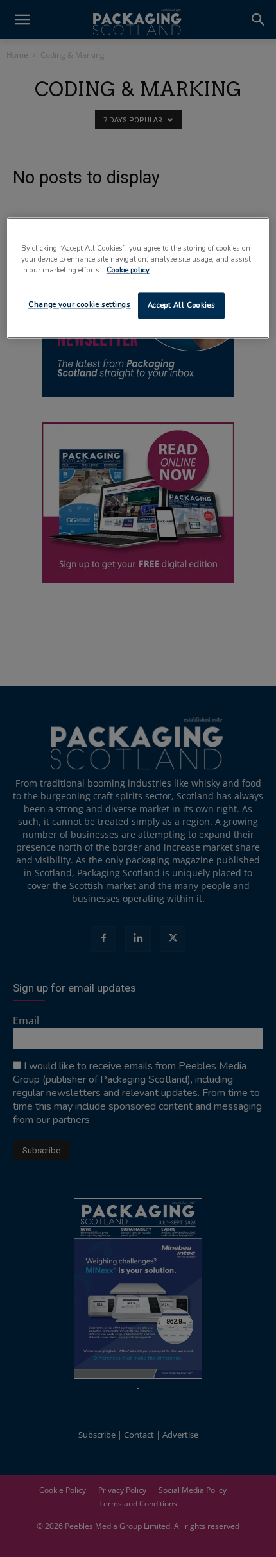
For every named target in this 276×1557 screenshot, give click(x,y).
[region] (138, 278)
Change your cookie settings (79, 304)
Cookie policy (128, 270)
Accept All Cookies (181, 305)
